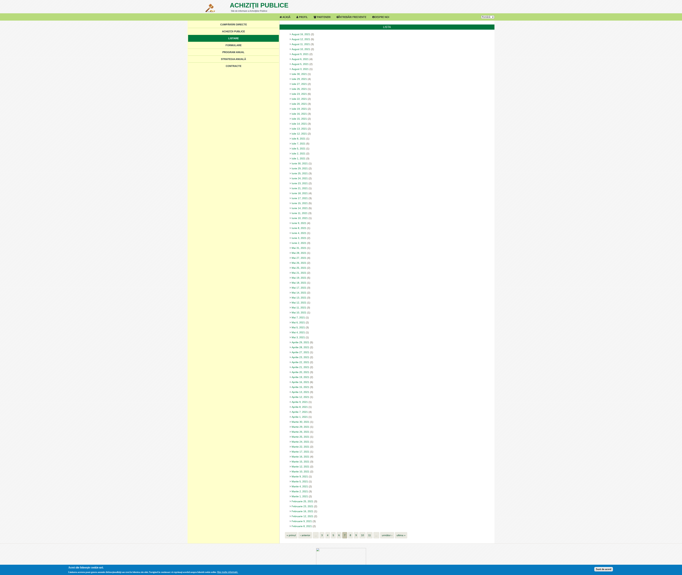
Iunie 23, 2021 (300, 183)
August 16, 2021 (301, 34)
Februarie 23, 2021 (302, 506)
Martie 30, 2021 (300, 421)
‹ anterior (305, 535)
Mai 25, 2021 (299, 267)
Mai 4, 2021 (298, 332)
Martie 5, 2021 (300, 481)
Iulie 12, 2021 (299, 133)
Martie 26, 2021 (300, 431)
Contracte (233, 66)
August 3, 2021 (300, 69)
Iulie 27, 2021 (299, 84)
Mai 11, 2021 (299, 307)
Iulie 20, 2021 (299, 103)
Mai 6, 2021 (298, 322)
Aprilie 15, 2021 (300, 387)
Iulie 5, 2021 (298, 148)
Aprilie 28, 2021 (300, 347)
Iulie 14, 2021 (299, 123)
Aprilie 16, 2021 (300, 382)
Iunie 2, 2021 (299, 243)
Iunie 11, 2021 (300, 213)
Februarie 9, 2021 (302, 521)
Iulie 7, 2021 (298, 143)
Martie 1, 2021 (300, 496)
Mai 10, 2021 (299, 312)
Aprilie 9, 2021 (300, 402)
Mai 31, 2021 (299, 248)
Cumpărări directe (233, 24)
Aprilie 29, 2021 (300, 342)
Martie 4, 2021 (300, 486)
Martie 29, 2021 (300, 426)
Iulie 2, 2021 (298, 153)
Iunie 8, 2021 (299, 228)
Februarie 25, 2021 (302, 501)
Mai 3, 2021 (298, 337)
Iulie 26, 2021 (299, 88)
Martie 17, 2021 (300, 451)
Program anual (233, 52)
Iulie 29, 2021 (299, 79)
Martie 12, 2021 (300, 466)
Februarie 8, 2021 (302, 526)
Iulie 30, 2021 (299, 74)
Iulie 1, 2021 (298, 158)
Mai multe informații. (227, 572)
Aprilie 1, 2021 (300, 416)
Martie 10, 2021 (300, 471)
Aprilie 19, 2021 (300, 377)
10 (362, 535)
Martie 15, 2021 (300, 461)
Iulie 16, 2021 (299, 113)
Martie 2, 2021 (300, 491)
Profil (303, 17)
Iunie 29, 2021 (300, 168)
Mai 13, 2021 (299, 297)
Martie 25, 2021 (300, 436)
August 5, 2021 (300, 64)
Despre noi (381, 17)
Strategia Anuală (233, 59)
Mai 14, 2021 (299, 292)
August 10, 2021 (301, 49)
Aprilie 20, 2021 (300, 372)
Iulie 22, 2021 (299, 98)
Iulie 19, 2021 (299, 108)
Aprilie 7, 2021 (300, 411)
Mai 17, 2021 (299, 287)
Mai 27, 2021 (299, 257)
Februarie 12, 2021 (302, 516)
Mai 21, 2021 (299, 272)
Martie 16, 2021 (300, 456)
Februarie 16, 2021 (302, 511)
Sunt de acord (603, 569)
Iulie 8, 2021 (298, 138)
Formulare (234, 45)
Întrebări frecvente (352, 17)
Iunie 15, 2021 (300, 203)
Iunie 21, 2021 (300, 188)
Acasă (286, 17)
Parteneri (323, 17)
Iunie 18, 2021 (300, 193)
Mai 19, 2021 (299, 277)
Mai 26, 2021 (299, 262)
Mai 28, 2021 (299, 252)
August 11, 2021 (301, 44)
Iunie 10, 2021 (300, 218)
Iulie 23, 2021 (299, 93)
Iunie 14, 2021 (300, 208)
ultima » (401, 535)
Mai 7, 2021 (298, 317)
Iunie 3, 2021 (299, 238)
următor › (387, 535)
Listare (233, 38)
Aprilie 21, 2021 (300, 367)
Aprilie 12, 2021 (300, 397)
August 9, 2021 (300, 54)
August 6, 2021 (300, 59)
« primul (291, 535)
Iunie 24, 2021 (300, 178)
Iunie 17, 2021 (300, 198)
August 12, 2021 (301, 39)
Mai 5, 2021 (298, 327)
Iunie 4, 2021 (299, 233)
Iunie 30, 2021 (300, 163)
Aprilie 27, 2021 (300, 352)
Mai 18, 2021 (299, 282)
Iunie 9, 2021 (299, 223)
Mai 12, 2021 (299, 302)
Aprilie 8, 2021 (300, 407)
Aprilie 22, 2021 (300, 362)
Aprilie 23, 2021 (300, 357)
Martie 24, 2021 (300, 441)
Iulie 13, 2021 (299, 128)
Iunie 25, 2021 (300, 173)
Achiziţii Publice (259, 5)
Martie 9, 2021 (300, 476)
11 (369, 535)
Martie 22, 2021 (300, 446)
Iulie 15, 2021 (299, 118)
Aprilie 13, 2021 (300, 392)
